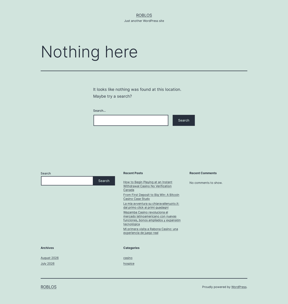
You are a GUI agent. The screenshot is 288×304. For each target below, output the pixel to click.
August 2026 (50, 258)
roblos (144, 15)
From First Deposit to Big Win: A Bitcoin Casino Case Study (151, 196)
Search (46, 173)
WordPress (238, 287)
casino (127, 258)
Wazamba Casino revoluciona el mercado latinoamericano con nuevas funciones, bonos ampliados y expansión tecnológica (152, 218)
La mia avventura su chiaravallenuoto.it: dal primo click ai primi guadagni (151, 205)
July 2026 (47, 263)
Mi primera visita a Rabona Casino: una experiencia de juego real (150, 231)
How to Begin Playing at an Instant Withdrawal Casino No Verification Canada (147, 186)
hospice (128, 263)
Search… (99, 110)
